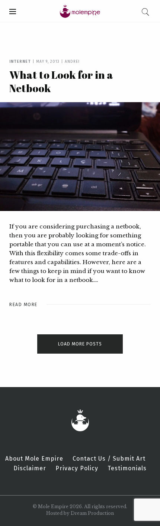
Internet (20, 61)
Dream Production (92, 513)
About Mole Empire (34, 459)
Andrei (72, 61)
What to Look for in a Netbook (61, 81)
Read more (23, 304)
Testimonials (127, 468)
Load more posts (80, 344)
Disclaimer (29, 468)
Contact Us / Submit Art (109, 459)
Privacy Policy (76, 468)
